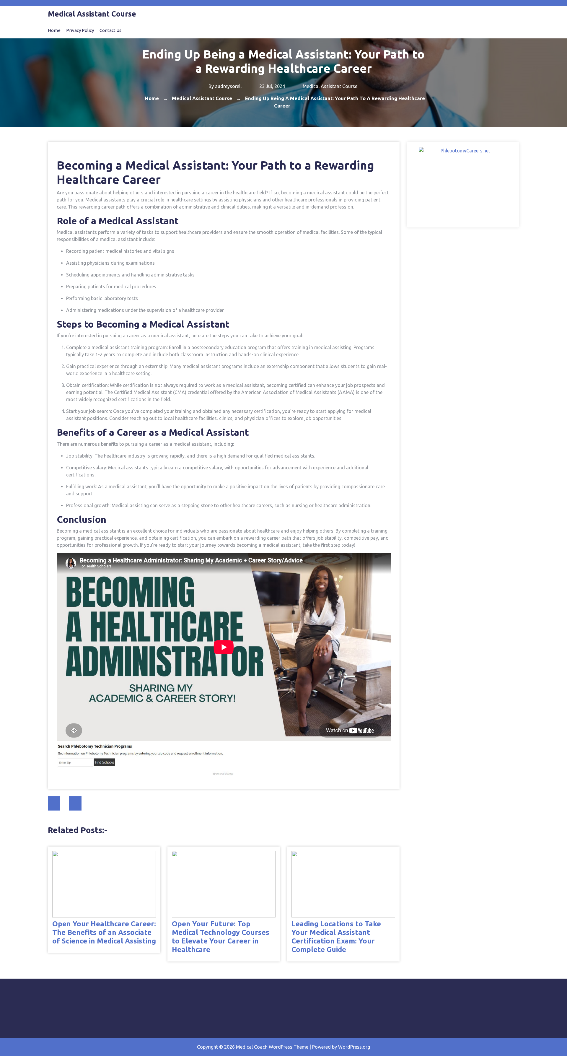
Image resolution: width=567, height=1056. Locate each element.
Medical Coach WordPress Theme (272, 1047)
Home (54, 30)
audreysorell (228, 86)
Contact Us (110, 30)
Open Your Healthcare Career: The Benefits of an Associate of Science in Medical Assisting (104, 932)
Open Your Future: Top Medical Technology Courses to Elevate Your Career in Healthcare (220, 936)
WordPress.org (354, 1047)
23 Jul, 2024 (271, 86)
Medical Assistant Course (330, 86)
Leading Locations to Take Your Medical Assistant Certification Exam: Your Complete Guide (336, 936)
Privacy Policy (80, 30)
